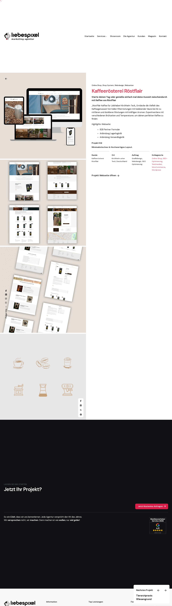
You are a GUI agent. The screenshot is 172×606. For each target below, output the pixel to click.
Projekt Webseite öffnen (104, 175)
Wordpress (156, 170)
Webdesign (119, 85)
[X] (81, 410)
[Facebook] (81, 401)
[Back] (6, 78)
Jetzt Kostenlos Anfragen (150, 506)
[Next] (165, 590)
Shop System (108, 85)
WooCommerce (158, 167)
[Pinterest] (81, 414)
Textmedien (157, 164)
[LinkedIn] (81, 405)
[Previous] (158, 590)
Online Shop (97, 85)
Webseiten (129, 85)
